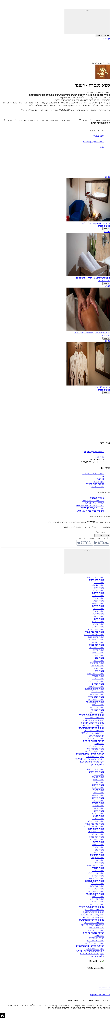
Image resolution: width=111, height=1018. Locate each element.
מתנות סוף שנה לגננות (94, 632)
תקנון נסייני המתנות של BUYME (89, 759)
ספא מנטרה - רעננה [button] (101, 63)
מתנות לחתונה (98, 652)
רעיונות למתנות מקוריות (93, 741)
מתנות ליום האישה (96, 699)
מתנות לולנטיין (97, 704)
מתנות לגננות (98, 608)
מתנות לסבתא (98, 621)
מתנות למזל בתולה (96, 697)
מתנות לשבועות (97, 694)
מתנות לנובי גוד (97, 710)
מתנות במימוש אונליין (94, 738)
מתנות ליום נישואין (96, 639)
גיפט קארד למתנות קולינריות (91, 715)
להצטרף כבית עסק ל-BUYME (90, 511)
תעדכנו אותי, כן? (102, 535)
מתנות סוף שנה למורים (94, 634)
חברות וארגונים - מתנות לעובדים (89, 754)
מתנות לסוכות (98, 676)
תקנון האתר (99, 481)
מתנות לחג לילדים (96, 580)
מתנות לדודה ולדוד (96, 629)
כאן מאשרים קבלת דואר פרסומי (94, 538)
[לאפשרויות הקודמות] (55, 405)
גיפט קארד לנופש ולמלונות (92, 723)
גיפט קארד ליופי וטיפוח (94, 730)
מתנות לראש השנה (95, 673)
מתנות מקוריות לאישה (94, 751)
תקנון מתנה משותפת (95, 756)
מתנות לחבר (98, 598)
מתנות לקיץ (99, 668)
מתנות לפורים (98, 684)
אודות (101, 476)
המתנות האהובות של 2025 (92, 733)
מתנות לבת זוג (98, 603)
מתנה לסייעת (98, 613)
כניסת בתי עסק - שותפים (93, 473)
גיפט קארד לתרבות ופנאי (93, 725)
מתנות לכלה (99, 616)
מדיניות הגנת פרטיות (95, 484)
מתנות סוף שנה (97, 642)
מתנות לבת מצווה (96, 647)
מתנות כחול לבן (97, 691)
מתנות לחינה (98, 650)
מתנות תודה (99, 660)
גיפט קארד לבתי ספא (94, 717)
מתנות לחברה (98, 595)
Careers (100, 479)
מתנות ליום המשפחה (95, 702)
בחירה (106, 229)
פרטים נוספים (104, 226)
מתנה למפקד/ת (97, 665)
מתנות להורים (98, 626)
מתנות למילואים (97, 663)
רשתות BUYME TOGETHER (90, 505)
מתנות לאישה (98, 585)
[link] (52, 974)
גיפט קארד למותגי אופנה (93, 720)
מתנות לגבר (99, 582)
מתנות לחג (99, 671)
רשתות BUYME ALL (94, 503)
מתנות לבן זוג (98, 600)
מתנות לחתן (99, 619)
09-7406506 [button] (98, 136)
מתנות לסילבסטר (96, 712)
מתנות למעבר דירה (95, 577)
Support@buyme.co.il (100, 994)
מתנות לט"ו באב (97, 707)
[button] (106, 5)
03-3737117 (104, 988)
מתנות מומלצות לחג (95, 748)
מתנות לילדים (98, 606)
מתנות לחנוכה (98, 678)
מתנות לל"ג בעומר (96, 686)
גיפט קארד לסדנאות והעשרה (91, 728)
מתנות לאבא (98, 590)
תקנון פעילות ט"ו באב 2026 (92, 761)
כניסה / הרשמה (102, 35)
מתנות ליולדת (98, 593)
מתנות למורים (98, 611)
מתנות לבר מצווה (96, 645)
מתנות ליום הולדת (96, 637)
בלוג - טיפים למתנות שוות (93, 500)
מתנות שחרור (98, 655)
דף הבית (106, 38)
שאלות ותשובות (97, 498)
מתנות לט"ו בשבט (96, 681)
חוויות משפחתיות (96, 746)
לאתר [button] (101, 147)
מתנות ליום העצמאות (94, 689)
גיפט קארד (99, 743)
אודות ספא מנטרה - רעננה (98, 92)
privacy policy (97, 764)
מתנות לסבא (98, 624)
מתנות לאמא (98, 587)
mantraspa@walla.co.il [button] (93, 141)
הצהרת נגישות (97, 486)
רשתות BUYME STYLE (92, 508)
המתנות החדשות (96, 736)
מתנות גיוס (99, 658)
